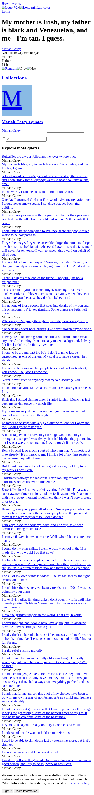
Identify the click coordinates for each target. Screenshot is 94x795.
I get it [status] (7, 791)
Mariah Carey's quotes (22, 122)
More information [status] (26, 791)
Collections (14, 78)
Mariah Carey (11, 49)
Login (6, 11)
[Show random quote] (9, 68)
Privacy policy (79, 783)
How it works (11, 3)
